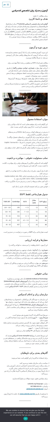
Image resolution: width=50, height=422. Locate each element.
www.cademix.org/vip (27, 394)
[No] (47, 415)
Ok (26, 418)
